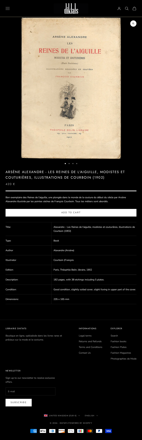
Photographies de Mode (123, 358)
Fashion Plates (119, 347)
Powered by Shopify (80, 423)
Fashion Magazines (121, 352)
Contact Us (85, 352)
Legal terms (85, 335)
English (89, 415)
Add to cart (71, 212)
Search (114, 335)
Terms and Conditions (90, 347)
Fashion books (118, 341)
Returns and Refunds (90, 341)
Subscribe (19, 402)
